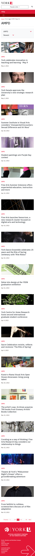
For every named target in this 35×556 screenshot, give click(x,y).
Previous (6, 519)
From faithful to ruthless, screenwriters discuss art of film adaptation (15, 506)
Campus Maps (4, 545)
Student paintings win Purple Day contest (16, 156)
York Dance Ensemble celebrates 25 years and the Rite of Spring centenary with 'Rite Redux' (17, 252)
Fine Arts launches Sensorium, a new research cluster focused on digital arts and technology (16, 219)
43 (26, 519)
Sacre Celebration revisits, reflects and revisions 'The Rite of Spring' (16, 345)
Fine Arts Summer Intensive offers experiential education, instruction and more (16, 187)
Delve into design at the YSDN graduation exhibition (14, 283)
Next (30, 519)
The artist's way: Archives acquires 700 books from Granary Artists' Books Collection (17, 409)
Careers (3, 552)
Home (2, 19)
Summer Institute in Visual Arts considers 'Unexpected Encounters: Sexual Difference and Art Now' (17, 125)
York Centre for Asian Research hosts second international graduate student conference (15, 314)
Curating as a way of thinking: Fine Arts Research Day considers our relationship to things (16, 441)
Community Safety (5, 548)
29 (15, 519)
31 (21, 519)
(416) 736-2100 (5, 543)
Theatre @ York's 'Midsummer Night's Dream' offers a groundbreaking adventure (15, 474)
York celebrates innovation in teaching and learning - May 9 (14, 61)
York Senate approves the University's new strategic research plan (17, 92)
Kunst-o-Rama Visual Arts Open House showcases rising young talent (15, 377)
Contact (3, 541)
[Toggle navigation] (3, 15)
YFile (3, 12)
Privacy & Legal (4, 549)
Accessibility (4, 551)
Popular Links (14, 7)
